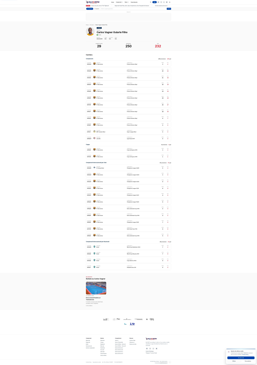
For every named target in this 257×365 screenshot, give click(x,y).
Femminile (102, 347)
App (154, 2)
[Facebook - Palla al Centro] (158, 2)
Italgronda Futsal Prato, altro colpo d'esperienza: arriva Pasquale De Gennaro (129, 5)
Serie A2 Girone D (119, 353)
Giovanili (102, 349)
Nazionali (88, 340)
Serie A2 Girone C (119, 351)
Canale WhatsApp (150, 351)
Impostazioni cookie (97, 362)
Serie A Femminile (119, 342)
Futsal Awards (134, 2)
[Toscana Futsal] (139, 319)
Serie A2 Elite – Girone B (120, 346)
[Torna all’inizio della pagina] (170, 362)
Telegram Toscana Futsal (151, 353)
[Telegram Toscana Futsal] (167, 2)
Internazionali (89, 346)
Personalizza (248, 361)
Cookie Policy (88, 362)
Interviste (102, 351)
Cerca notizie (103, 355)
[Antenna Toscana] (150, 319)
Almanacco (132, 342)
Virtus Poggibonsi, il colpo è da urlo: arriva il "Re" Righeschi (92, 5)
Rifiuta (234, 361)
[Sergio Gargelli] (127, 319)
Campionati (118, 2)
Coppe (102, 342)
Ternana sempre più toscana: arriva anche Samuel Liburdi (164, 5)
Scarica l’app (132, 340)
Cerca (168, 8)
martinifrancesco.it (163, 362)
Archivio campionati (90, 347)
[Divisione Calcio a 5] (124, 324)
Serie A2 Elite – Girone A (120, 344)
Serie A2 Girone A (119, 347)
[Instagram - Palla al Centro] (161, 2)
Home (112, 2)
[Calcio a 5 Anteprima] (106, 319)
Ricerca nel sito (133, 344)
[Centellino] (116, 319)
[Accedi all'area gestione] (169, 2)
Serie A (116, 340)
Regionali (88, 342)
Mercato (102, 346)
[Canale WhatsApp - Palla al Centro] (164, 2)
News (126, 2)
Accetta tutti (241, 357)
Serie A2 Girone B (119, 349)
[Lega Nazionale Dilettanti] (132, 324)
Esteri (87, 344)
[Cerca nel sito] (150, 2)
